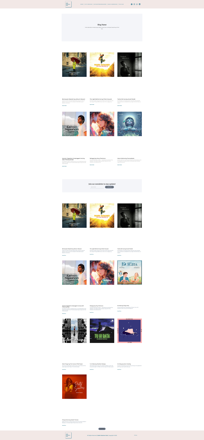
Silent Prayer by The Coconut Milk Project (72, 364)
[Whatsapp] (137, 4)
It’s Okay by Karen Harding (124, 364)
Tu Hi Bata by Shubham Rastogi (98, 364)
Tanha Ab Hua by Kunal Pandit (126, 99)
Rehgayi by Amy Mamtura (98, 158)
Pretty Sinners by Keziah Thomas (70, 420)
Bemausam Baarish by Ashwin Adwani (73, 99)
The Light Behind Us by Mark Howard (101, 99)
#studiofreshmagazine (100, 4)
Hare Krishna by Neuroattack (125, 158)
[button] (102, 429)
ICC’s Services (88, 4)
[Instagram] (134, 4)
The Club (121, 4)
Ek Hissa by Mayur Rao (123, 305)
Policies (135, 435)
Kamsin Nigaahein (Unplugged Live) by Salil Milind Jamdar (73, 159)
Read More (64, 105)
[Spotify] (131, 4)
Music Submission (112, 4)
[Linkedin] (139, 4)
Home (81, 4)
